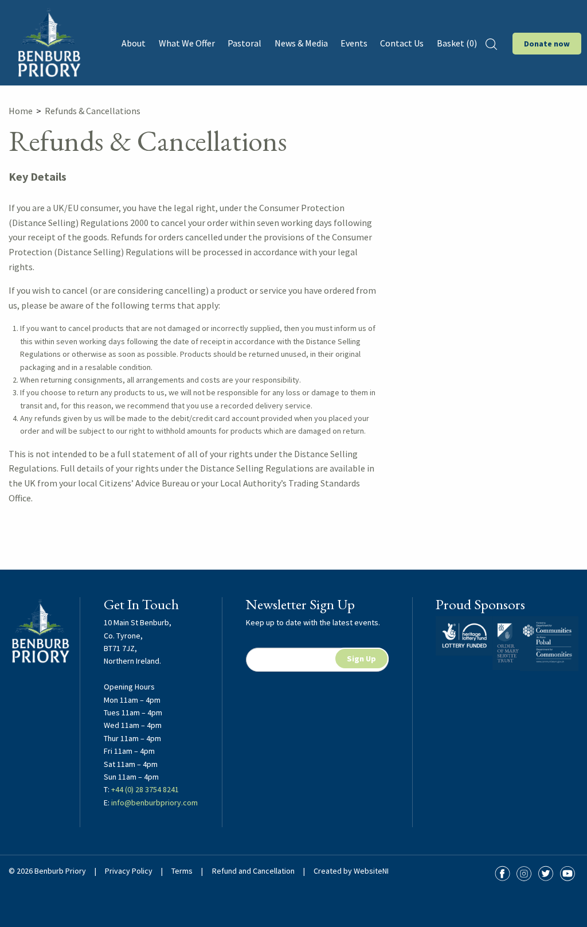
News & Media (301, 43)
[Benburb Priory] (48, 42)
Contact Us (402, 43)
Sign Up (361, 658)
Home (21, 110)
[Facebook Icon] (502, 873)
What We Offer (187, 43)
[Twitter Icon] (546, 873)
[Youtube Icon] (567, 873)
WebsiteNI (371, 871)
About (134, 43)
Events (354, 43)
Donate (547, 43)
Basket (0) (457, 43)
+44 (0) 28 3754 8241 (145, 789)
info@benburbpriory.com (154, 802)
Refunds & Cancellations (92, 110)
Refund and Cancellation (253, 871)
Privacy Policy (128, 871)
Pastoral (244, 43)
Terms (182, 871)
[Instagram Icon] (524, 873)
